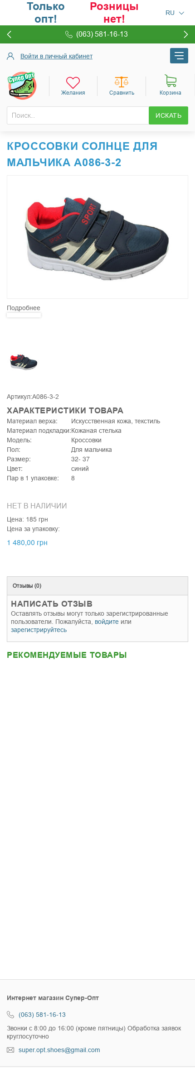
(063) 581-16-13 (42, 1014)
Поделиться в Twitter (34, 488)
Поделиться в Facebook (16, 488)
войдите (107, 621)
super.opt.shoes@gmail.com (59, 1050)
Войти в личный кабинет (56, 56)
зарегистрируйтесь (39, 629)
